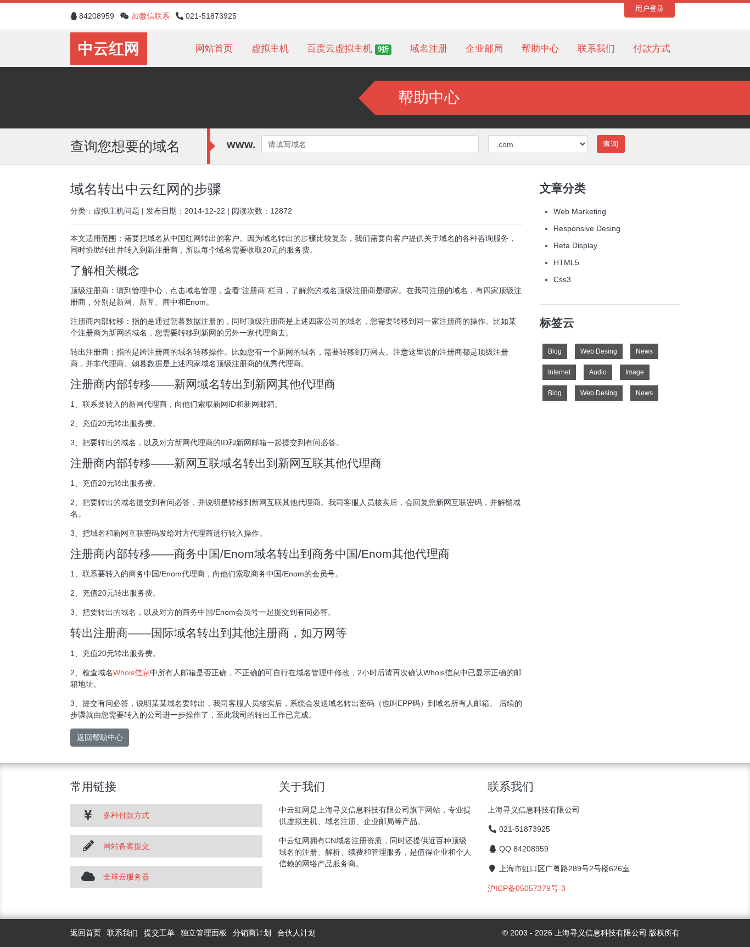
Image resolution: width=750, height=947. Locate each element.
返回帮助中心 (100, 737)
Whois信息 (131, 672)
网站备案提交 (126, 846)
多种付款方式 (126, 815)
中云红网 (108, 48)
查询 (610, 143)
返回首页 (85, 932)
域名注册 (428, 48)
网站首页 (214, 48)
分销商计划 (252, 932)
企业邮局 (484, 48)
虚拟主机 (270, 48)
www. (241, 144)
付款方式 (651, 48)
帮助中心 (540, 48)
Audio (598, 372)
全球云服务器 (126, 876)
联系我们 (596, 48)
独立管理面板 (204, 932)
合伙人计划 (296, 932)
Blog (555, 351)
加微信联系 (150, 16)
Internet (559, 372)
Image (634, 372)
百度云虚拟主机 (348, 48)
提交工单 (159, 932)
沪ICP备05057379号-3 (527, 888)
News (644, 351)
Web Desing (598, 351)
